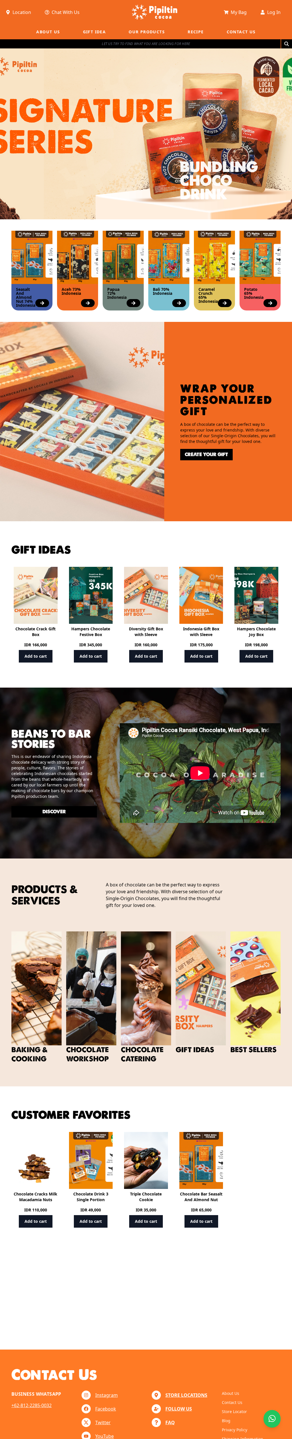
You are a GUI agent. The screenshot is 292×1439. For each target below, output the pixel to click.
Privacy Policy (234, 1429)
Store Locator (234, 1411)
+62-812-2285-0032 (31, 1405)
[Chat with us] (272, 1419)
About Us (230, 1393)
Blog (226, 1420)
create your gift (206, 454)
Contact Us (232, 1402)
